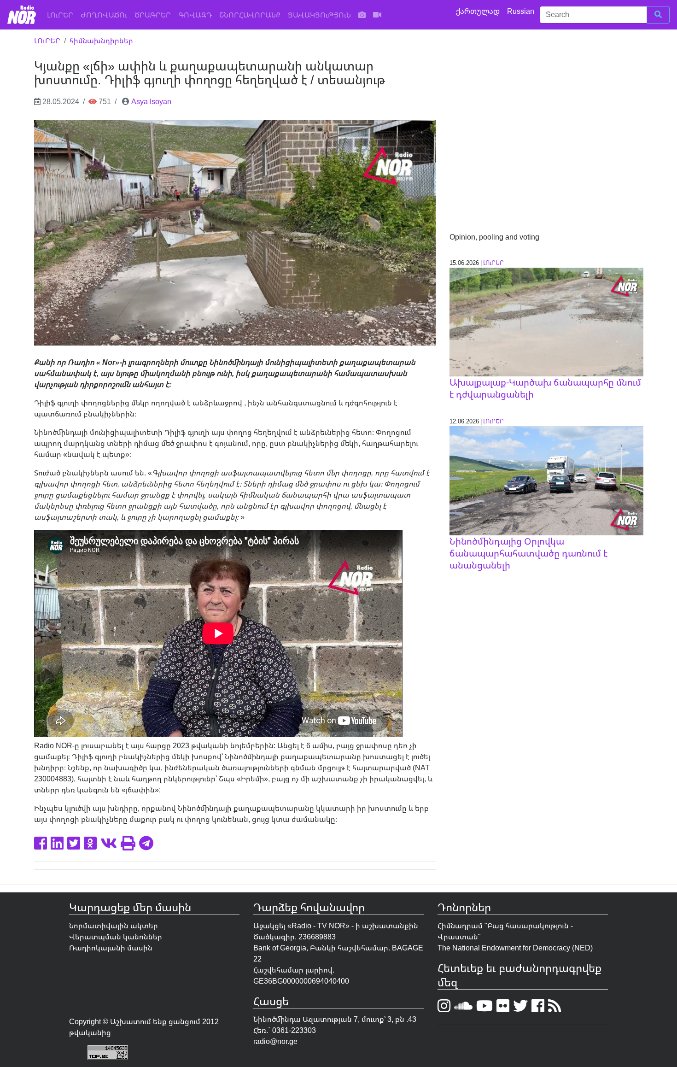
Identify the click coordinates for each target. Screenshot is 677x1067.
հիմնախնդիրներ (101, 40)
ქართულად (478, 11)
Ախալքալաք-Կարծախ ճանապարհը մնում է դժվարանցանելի (545, 388)
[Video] (377, 15)
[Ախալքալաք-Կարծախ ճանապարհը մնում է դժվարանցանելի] (546, 321)
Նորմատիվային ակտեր (113, 925)
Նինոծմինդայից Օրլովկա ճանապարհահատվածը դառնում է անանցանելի (528, 553)
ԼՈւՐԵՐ (62, 14)
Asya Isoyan (151, 101)
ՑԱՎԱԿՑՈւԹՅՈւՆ (319, 15)
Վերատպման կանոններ (115, 937)
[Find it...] (658, 14)
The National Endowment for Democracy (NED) (515, 948)
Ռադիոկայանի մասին (110, 948)
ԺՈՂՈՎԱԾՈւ (104, 15)
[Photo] (362, 15)
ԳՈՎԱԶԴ (195, 15)
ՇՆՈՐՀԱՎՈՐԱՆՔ (249, 15)
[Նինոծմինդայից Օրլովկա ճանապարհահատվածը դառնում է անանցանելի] (546, 480)
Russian (521, 11)
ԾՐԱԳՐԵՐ (152, 15)
